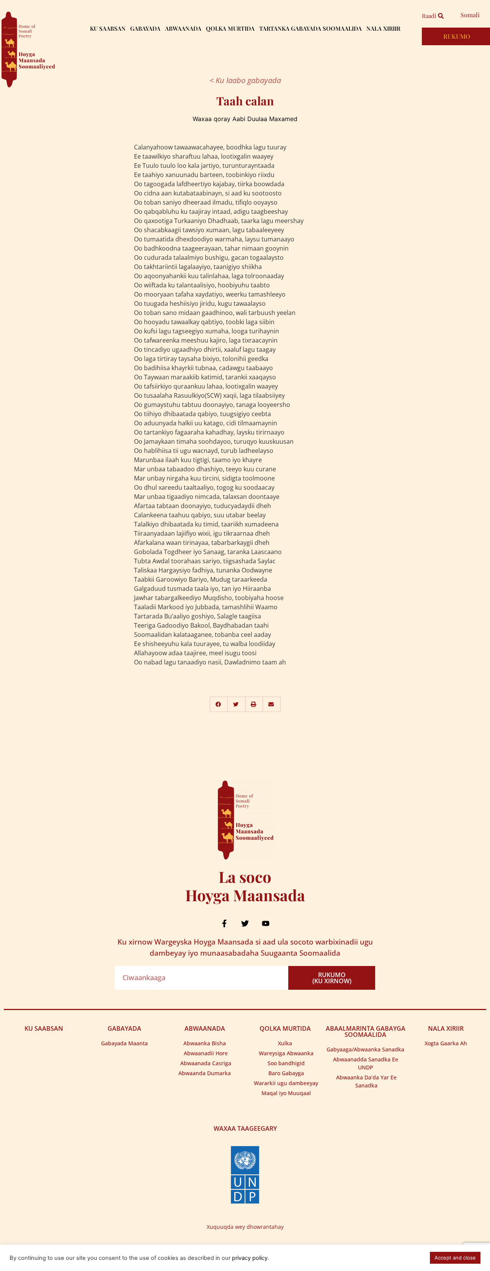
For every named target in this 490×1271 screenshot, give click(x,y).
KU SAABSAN (43, 1028)
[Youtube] (265, 923)
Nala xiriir (383, 28)
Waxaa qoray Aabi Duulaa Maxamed (245, 119)
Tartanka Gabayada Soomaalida (310, 28)
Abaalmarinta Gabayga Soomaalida (365, 1031)
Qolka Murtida (230, 28)
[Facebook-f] (224, 923)
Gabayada (145, 28)
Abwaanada (183, 28)
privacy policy (250, 1258)
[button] (218, 704)
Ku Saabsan (108, 28)
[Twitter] (245, 923)
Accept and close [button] (455, 1258)
